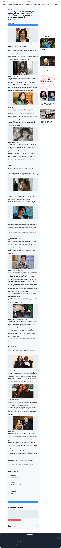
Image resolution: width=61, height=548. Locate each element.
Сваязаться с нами (30, 534)
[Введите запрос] (33, 1)
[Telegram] (59, 1)
